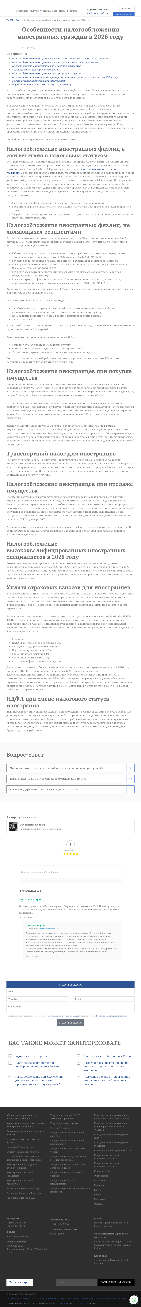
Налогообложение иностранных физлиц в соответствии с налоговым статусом (60, 58)
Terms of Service (81, 1303)
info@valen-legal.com (97, 13)
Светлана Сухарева (47, 929)
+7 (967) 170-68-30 (16, 1226)
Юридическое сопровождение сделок (111, 1136)
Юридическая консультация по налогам (67, 1134)
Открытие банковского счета (22, 1151)
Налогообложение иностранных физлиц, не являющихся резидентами (55, 62)
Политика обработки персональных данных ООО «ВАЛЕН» (35, 1299)
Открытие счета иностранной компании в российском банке (23, 1158)
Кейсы (62, 11)
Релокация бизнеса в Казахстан (24, 1193)
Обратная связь (123, 14)
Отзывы (98, 1203)
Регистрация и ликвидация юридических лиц (21, 1166)
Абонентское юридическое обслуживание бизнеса (21, 1117)
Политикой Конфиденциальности (111, 1016)
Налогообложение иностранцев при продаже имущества (46, 73)
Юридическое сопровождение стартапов (111, 1144)
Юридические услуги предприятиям (62, 1182)
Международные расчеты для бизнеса (22, 1141)
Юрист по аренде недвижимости (112, 1150)
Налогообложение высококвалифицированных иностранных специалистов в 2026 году (65, 77)
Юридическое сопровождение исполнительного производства (112, 1117)
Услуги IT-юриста (60, 1127)
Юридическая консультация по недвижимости (67, 1142)
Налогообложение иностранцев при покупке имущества (46, 65)
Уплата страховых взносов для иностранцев (38, 80)
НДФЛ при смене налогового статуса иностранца (42, 84)
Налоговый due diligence (20, 1147)
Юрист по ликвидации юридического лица (107, 1157)
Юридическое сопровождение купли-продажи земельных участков (111, 1126)
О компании (22, 11)
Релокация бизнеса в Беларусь (23, 1188)
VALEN (9, 20)
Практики (34, 11)
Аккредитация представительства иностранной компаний (25, 1125)
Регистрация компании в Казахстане (20, 1174)
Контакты (72, 11)
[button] (115, 8)
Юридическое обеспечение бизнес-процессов (70, 1190)
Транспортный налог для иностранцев (35, 69)
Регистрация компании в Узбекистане (20, 1182)
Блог (54, 11)
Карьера (98, 1194)
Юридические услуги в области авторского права (68, 1166)
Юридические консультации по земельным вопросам (68, 1158)
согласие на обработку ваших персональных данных (57, 1016)
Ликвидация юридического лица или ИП (25, 1133)
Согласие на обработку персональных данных (89, 1299)
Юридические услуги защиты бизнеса (66, 1174)
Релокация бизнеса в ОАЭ (20, 1197)
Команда (46, 11)
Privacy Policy (63, 1303)
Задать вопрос (70, 1022)
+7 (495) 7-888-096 (97, 9)
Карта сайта (120, 1299)
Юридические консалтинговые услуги (67, 1150)
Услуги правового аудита (64, 1123)
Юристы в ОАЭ (102, 1171)
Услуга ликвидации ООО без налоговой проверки (66, 1117)
